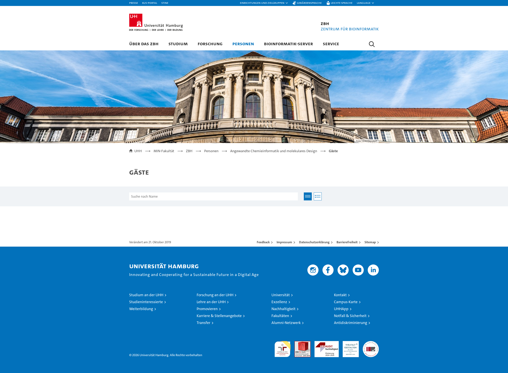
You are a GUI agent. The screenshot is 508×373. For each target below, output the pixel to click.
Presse (133, 3)
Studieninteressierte (146, 301)
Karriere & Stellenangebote (219, 315)
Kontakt (340, 294)
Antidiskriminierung (350, 322)
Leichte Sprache (341, 3)
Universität (280, 294)
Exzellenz (279, 301)
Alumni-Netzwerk (286, 322)
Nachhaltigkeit (283, 308)
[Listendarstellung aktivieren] (318, 196)
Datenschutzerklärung (314, 242)
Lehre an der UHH (211, 301)
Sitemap (370, 242)
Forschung (210, 43)
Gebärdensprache (309, 3)
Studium (178, 43)
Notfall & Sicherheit (350, 315)
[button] (264, 3)
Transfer (203, 322)
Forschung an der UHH (215, 294)
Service (331, 43)
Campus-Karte (346, 301)
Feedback (263, 242)
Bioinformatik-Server (288, 43)
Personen (243, 43)
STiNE (164, 3)
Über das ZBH (144, 43)
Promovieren (207, 308)
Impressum (284, 242)
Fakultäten (280, 315)
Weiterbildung (141, 308)
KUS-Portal (149, 3)
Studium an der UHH (146, 294)
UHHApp (341, 308)
